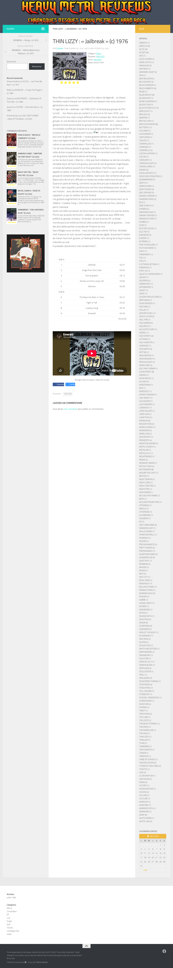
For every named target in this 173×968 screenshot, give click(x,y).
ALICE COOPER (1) (146, 59)
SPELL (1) (143, 675)
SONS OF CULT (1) (146, 662)
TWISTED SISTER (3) (147, 763)
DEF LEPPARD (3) (146, 192)
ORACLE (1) (144, 508)
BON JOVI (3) (144, 114)
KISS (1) (142, 388)
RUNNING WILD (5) (147, 593)
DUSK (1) (143, 225)
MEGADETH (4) (145, 440)
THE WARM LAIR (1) (147, 730)
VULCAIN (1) (144, 795)
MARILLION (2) (145, 433)
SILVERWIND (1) (146, 635)
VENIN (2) (143, 782)
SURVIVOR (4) (145, 704)
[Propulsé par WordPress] (25, 962)
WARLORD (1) (145, 805)
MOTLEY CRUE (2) (146, 466)
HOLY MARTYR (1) (146, 342)
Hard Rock (97, 60)
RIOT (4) (142, 574)
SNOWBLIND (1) (146, 655)
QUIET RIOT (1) (145, 561)
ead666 (59, 48)
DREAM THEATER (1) (148, 215)
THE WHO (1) (144, 733)
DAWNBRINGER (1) (147, 179)
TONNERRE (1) (145, 746)
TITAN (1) (143, 743)
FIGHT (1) (143, 251)
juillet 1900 (11, 897)
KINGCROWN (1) (146, 385)
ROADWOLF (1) (145, 583)
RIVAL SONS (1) (145, 580)
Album (98, 53)
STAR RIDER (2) (145, 684)
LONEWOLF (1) (145, 407)
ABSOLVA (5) (144, 46)
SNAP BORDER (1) (146, 652)
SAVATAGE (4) (145, 619)
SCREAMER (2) (145, 629)
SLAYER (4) (143, 642)
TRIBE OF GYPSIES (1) (148, 759)
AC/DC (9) (143, 49)
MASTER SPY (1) (146, 437)
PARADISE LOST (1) (147, 528)
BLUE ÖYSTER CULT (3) (149, 108)
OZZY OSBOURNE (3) (148, 525)
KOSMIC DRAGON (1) (148, 394)
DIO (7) (142, 202)
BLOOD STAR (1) (146, 104)
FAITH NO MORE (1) (147, 248)
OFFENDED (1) (145, 505)
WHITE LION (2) (145, 821)
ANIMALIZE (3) (145, 65)
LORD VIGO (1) (145, 414)
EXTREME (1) (144, 241)
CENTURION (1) (145, 137)
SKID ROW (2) (145, 639)
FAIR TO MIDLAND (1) (148, 245)
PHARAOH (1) (145, 538)
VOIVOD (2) (144, 792)
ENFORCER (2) (145, 235)
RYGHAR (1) (144, 596)
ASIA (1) (142, 75)
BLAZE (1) (143, 91)
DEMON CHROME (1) (148, 196)
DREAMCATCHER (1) (148, 218)
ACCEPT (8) (144, 52)
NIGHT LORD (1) (146, 482)
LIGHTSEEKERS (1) (147, 404)
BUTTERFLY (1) (145, 127)
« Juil (145, 870)
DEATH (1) (143, 183)
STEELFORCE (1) (146, 688)
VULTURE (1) (144, 798)
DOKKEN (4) (144, 209)
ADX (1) (142, 56)
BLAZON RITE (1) (146, 98)
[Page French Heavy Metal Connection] (43, 28)
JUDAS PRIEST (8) (146, 372)
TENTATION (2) (145, 714)
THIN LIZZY (100, 56)
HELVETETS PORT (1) (148, 329)
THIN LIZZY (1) (145, 736)
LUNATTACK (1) (145, 417)
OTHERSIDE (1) (145, 512)
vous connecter (70, 409)
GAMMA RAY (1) (146, 284)
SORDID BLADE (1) (147, 665)
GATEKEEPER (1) (146, 287)
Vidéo (9, 934)
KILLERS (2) (144, 381)
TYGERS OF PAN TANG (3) (150, 766)
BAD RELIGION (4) (146, 78)
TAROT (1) (143, 710)
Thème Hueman (42, 962)
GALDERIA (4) (145, 280)
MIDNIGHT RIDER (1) (148, 463)
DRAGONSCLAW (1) (147, 212)
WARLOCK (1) (144, 802)
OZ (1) (141, 521)
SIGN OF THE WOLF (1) (148, 632)
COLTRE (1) (144, 157)
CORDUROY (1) (145, 160)
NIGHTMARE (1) (146, 492)
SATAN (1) (143, 613)
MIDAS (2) (143, 460)
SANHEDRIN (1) (145, 609)
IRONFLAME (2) (145, 365)
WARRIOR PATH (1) (147, 808)
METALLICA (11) (146, 453)
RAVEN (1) (143, 570)
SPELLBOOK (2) (145, 678)
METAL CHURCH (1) (147, 447)
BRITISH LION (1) (146, 121)
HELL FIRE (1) (144, 319)
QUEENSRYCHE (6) (147, 557)
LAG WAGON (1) (145, 401)
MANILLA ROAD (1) (147, 427)
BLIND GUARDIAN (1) (148, 101)
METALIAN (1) (145, 450)
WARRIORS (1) (145, 811)
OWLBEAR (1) (145, 518)
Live (8, 918)
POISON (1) (144, 541)
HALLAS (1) (144, 310)
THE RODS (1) (145, 727)
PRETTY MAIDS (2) (147, 548)
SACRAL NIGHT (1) (146, 603)
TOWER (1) (143, 753)
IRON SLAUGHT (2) (147, 362)
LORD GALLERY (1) (147, 411)
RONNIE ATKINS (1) (147, 590)
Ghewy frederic (13, 81)
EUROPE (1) (144, 238)
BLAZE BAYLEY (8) (146, 95)
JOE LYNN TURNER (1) (148, 368)
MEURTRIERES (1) (146, 456)
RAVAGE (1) (144, 567)
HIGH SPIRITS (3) (146, 336)
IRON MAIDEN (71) (147, 359)
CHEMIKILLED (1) (146, 144)
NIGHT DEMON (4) (147, 479)
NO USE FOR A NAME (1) (149, 495)
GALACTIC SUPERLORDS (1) (150, 274)
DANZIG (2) (144, 170)
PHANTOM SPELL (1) (148, 534)
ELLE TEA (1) (144, 231)
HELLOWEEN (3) (146, 323)
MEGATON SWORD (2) (148, 443)
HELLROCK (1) (145, 326)
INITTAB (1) (144, 352)
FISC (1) (142, 258)
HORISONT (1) (145, 346)
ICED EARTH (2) (145, 349)
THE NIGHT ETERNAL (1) (149, 723)
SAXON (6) (143, 622)
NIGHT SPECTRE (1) (147, 486)
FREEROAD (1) (145, 267)
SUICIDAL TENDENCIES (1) (150, 697)
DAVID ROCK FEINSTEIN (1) (150, 176)
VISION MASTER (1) (147, 789)
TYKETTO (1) (144, 769)
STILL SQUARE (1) (146, 691)
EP (8, 914)
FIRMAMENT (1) (146, 254)
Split (8, 924)
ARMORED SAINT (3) (148, 72)
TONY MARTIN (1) (146, 749)
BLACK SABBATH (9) (147, 88)
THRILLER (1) (144, 740)
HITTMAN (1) (144, 339)
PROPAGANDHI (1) (147, 551)
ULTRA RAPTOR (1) (147, 776)
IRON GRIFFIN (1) (146, 355)
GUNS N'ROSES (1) (147, 303)
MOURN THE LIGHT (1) (148, 473)
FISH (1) (142, 261)
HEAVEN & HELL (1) (147, 313)
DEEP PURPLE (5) (146, 189)
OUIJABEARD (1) (146, 515)
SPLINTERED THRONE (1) (150, 681)
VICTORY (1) (144, 785)
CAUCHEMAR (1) (146, 134)
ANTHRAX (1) (144, 69)
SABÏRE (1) (143, 600)
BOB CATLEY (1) (145, 111)
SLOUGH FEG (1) (146, 645)
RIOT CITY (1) (144, 577)
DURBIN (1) (144, 222)
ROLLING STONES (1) (148, 587)
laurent (10, 107)
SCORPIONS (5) (145, 626)
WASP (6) (143, 815)
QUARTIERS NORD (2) (148, 554)
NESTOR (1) (144, 476)
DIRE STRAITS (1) (146, 205)
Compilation (12, 911)
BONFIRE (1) (144, 117)
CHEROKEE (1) (145, 147)
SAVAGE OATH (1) (146, 616)
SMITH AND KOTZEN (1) (149, 649)
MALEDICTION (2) (146, 424)
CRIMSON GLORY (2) (147, 163)
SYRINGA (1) (144, 707)
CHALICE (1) (144, 140)
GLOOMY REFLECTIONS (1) (150, 297)
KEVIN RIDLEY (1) (146, 378)
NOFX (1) (143, 499)
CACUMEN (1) (145, 131)
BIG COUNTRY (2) (146, 82)
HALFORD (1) (144, 306)
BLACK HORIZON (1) (147, 85)
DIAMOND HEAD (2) (147, 199)
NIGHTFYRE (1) (145, 489)
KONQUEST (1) (145, 391)
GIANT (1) (143, 293)
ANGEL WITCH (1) (146, 62)
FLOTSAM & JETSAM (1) (149, 264)
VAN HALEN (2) (145, 779)
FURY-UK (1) (144, 271)
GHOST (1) (143, 290)
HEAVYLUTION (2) (146, 316)
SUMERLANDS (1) (146, 701)
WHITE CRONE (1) (146, 818)
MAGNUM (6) (144, 420)
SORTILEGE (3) (145, 668)
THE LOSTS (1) (145, 720)
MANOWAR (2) (145, 430)
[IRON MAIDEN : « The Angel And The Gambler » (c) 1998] (27, 253)
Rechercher (11, 61)
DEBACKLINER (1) (146, 186)
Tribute (10, 927)
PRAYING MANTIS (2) (148, 544)
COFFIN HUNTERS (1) (148, 153)
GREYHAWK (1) (145, 300)
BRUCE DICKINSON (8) (148, 124)
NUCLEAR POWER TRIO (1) (150, 502)
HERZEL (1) (144, 332)
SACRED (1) (144, 606)
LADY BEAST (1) (145, 398)
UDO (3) (142, 772)
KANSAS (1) (144, 375)
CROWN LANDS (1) (147, 166)
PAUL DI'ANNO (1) (146, 531)
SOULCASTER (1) (146, 671)
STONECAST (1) (145, 694)
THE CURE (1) (144, 717)
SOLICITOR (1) (145, 658)
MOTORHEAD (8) (146, 469)
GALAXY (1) (144, 277)
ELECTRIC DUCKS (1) (147, 228)
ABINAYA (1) (144, 43)
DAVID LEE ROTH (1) (147, 173)
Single (9, 921)
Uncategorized (13, 931)
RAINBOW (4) (144, 564)
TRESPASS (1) (145, 756)
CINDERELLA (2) (146, 150)
